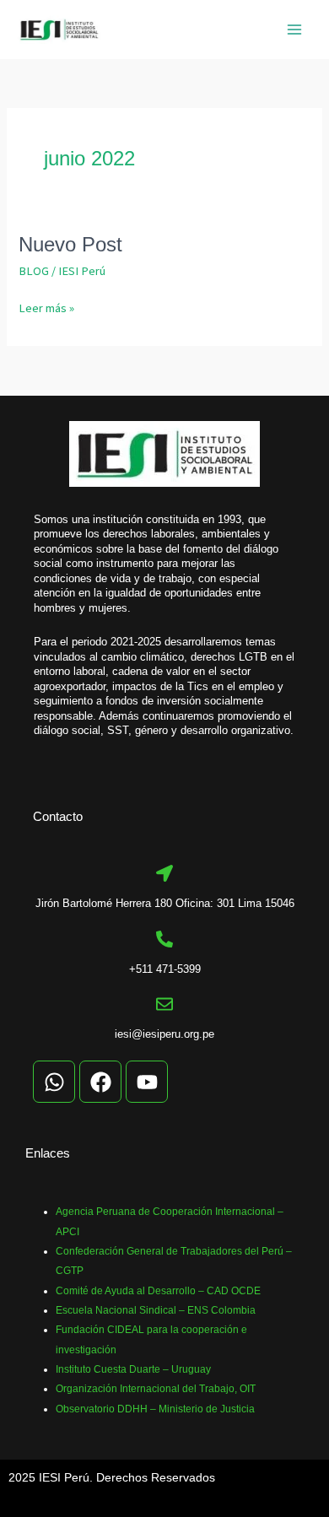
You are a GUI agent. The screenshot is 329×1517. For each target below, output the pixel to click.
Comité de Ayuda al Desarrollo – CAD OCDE (158, 1291)
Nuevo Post (70, 245)
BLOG (34, 271)
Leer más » (46, 308)
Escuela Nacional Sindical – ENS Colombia (156, 1310)
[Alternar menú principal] (294, 29)
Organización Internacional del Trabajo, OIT (156, 1389)
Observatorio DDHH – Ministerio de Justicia (155, 1409)
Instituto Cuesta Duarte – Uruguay (133, 1369)
